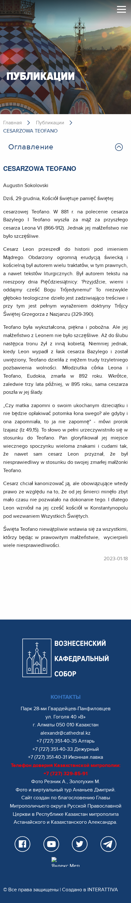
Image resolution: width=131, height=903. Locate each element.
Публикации (50, 123)
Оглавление (31, 147)
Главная (12, 123)
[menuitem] (65, 147)
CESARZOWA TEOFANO (30, 131)
